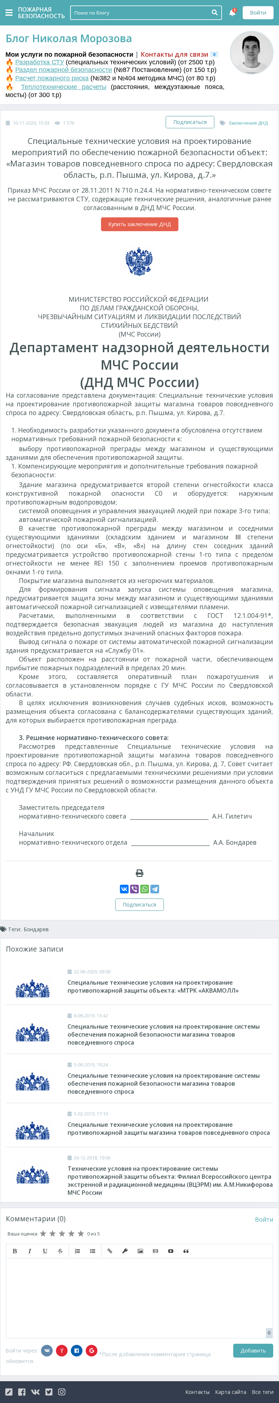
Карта (230, 1391)
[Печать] (139, 873)
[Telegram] (154, 889)
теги (263, 1391)
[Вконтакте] (47, 1350)
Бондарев (36, 929)
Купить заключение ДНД (139, 224)
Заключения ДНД (248, 123)
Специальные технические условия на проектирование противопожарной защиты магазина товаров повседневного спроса (169, 1129)
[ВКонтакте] (124, 889)
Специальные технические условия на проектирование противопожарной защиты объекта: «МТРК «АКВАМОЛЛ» (153, 986)
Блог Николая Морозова (68, 38)
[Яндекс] (62, 1350)
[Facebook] (76, 1350)
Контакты (197, 1391)
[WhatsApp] (144, 889)
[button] (14, 1251)
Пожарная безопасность (36, 12)
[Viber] (134, 889)
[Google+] (91, 1350)
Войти (258, 12)
